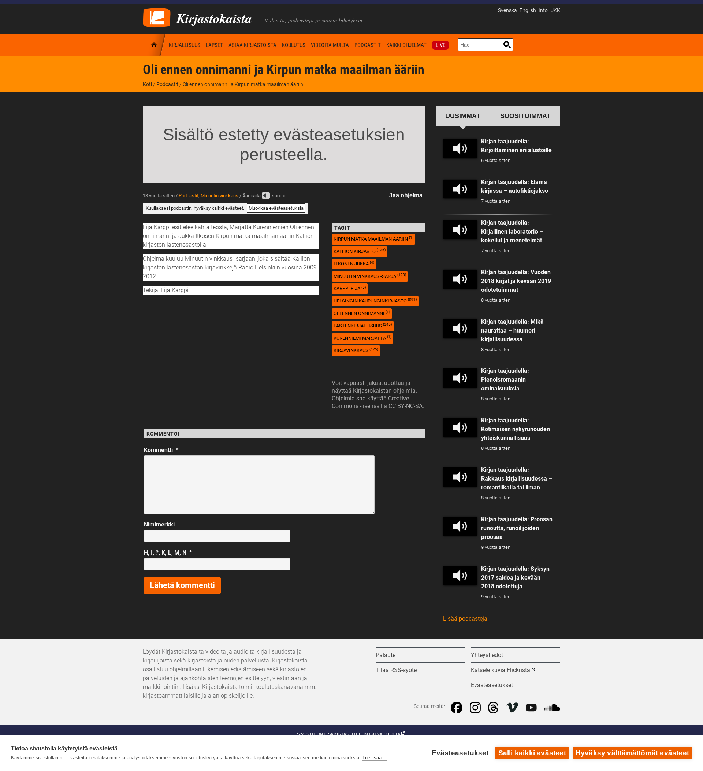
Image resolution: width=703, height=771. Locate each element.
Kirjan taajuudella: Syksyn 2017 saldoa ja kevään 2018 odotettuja (515, 577)
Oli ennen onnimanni (362, 313)
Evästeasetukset (460, 753)
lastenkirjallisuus (363, 325)
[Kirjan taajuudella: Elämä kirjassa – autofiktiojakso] (460, 189)
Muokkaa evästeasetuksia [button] (276, 208)
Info (543, 10)
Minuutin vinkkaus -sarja (370, 276)
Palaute (385, 654)
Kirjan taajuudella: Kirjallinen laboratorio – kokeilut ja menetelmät (512, 231)
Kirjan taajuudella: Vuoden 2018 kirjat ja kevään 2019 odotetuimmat (516, 281)
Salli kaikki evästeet (532, 753)
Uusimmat (462, 116)
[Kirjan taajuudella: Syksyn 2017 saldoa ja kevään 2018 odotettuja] (460, 575)
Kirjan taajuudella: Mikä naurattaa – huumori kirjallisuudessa (512, 330)
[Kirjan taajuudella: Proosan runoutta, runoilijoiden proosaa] (460, 526)
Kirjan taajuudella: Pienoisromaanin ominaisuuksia (505, 379)
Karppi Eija (350, 288)
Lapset (214, 45)
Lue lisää (372, 757)
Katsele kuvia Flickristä (500, 670)
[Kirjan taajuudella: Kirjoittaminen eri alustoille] (460, 148)
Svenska (507, 10)
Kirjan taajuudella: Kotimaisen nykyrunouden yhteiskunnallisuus (515, 429)
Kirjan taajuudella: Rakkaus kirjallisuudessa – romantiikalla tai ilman (516, 478)
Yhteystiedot (487, 654)
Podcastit (367, 45)
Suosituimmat (525, 116)
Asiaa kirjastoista (252, 45)
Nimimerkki (159, 524)
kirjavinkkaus (356, 350)
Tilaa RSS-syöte (396, 670)
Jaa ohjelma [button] (406, 195)
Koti (154, 45)
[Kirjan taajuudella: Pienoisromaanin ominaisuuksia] (460, 378)
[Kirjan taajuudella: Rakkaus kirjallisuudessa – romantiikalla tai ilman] (460, 477)
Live (440, 45)
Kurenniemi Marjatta (362, 338)
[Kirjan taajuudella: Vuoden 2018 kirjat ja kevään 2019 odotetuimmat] (460, 279)
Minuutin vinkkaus (219, 195)
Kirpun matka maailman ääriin (373, 238)
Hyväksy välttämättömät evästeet (632, 753)
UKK (555, 10)
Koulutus (293, 45)
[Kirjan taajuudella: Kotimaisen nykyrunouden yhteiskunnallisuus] (460, 427)
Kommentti (161, 450)
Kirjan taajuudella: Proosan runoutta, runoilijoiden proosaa (517, 528)
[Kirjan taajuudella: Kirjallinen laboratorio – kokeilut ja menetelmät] (460, 229)
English (528, 10)
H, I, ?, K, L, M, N (168, 552)
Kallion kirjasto (360, 251)
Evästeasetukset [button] (492, 685)
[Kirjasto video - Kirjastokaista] (157, 17)
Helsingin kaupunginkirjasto (375, 300)
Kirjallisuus (184, 45)
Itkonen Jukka (354, 263)
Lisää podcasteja (465, 618)
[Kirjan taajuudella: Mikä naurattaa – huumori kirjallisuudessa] (460, 328)
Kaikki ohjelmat (406, 45)
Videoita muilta (330, 45)
